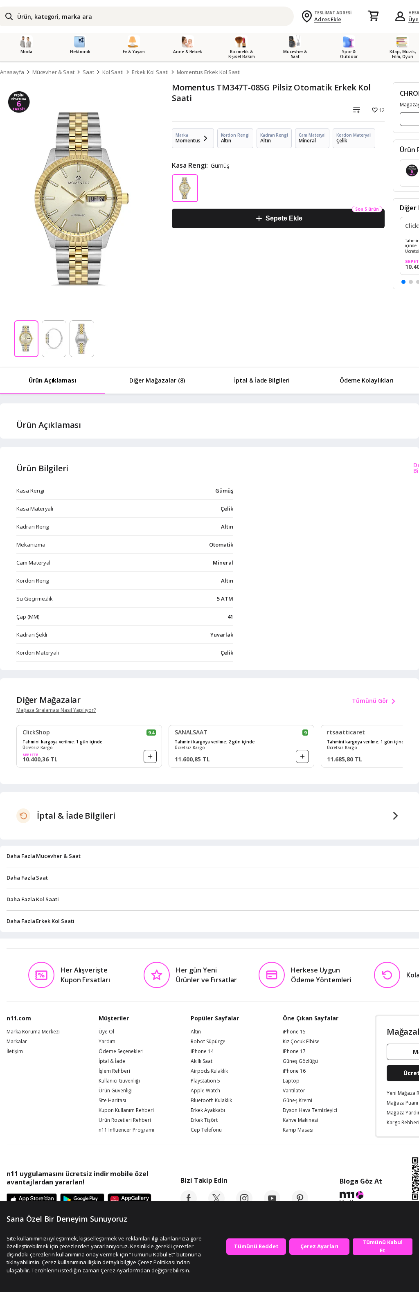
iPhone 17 (294, 1051)
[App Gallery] (129, 1200)
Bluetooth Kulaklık (211, 1100)
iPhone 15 (294, 1032)
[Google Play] (82, 1200)
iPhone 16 (294, 1071)
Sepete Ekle (284, 218)
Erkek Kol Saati (150, 72)
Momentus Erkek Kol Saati (209, 72)
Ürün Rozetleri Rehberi (125, 1120)
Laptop (291, 1081)
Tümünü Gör (370, 701)
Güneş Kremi (297, 1100)
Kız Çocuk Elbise (301, 1041)
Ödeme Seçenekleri (121, 1051)
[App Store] (32, 1200)
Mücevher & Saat (53, 72)
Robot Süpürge (208, 1041)
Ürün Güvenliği (116, 1090)
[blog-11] (361, 1199)
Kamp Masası (298, 1130)
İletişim (15, 1051)
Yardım (107, 1041)
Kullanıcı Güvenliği (119, 1081)
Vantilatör (294, 1090)
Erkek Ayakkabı (208, 1110)
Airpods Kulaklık (209, 1071)
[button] (403, 282)
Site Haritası (112, 1100)
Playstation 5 (205, 1081)
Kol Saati (113, 72)
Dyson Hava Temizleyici (310, 1110)
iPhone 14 (202, 1051)
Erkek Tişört (204, 1120)
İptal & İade (112, 1061)
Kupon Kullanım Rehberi (126, 1110)
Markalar (17, 1041)
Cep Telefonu (206, 1130)
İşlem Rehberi (114, 1071)
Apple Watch (205, 1090)
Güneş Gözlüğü (300, 1061)
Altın (196, 1032)
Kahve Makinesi (300, 1120)
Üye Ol (106, 1032)
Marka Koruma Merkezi (33, 1032)
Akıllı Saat (201, 1061)
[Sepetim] (373, 16)
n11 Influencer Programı (126, 1130)
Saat (88, 72)
